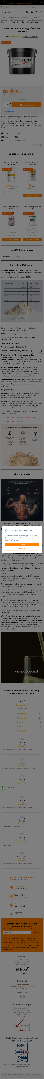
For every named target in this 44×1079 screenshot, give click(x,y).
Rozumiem (22, 544)
